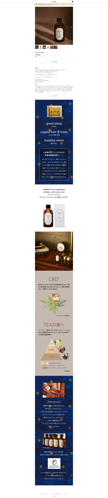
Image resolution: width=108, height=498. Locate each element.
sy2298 (54, 1)
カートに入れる (54, 61)
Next (71, 27)
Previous (36, 27)
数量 (36, 56)
